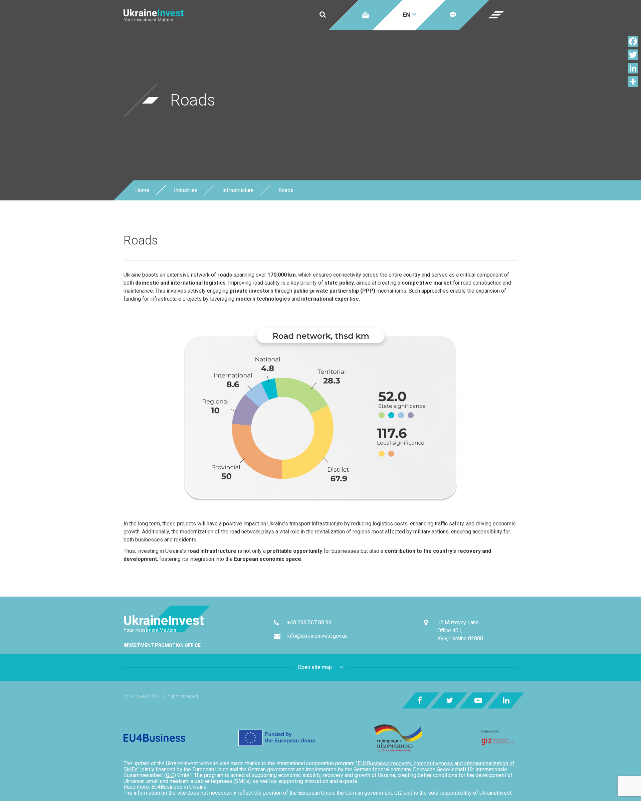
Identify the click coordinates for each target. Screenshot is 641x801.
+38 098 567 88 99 (309, 622)
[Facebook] (633, 41)
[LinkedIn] (633, 68)
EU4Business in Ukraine (179, 787)
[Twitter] (633, 54)
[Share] (633, 81)
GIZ (170, 775)
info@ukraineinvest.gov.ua (317, 636)
